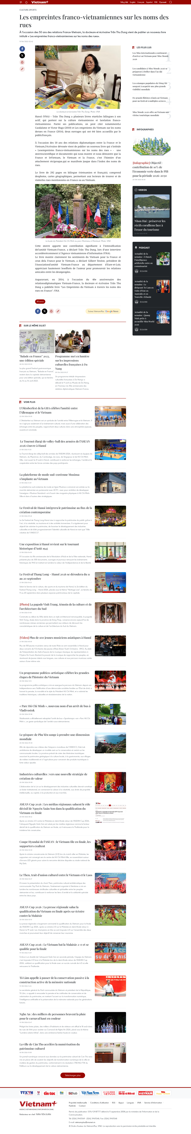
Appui (121, 1102)
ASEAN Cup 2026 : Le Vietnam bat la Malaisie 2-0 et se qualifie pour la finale (54, 947)
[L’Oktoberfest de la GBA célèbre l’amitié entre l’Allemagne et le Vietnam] (110, 416)
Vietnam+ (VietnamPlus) (40, 2)
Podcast (144, 247)
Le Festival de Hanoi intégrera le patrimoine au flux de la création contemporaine (55, 510)
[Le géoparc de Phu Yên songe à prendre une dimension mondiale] (110, 743)
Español (149, 2)
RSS (113, 1102)
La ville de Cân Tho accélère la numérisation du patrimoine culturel (49, 1046)
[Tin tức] (49, 1093)
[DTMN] (126, 1093)
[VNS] (90, 1093)
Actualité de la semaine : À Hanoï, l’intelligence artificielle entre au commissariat (143, 260)
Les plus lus (144, 47)
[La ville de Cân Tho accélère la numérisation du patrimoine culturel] (110, 1052)
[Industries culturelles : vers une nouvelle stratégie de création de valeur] (110, 782)
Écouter (143, 271)
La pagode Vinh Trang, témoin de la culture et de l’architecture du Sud (55, 606)
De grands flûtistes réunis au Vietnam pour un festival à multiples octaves (150, 99)
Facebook (22, 49)
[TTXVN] (27, 1093)
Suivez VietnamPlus (96, 311)
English (133, 2)
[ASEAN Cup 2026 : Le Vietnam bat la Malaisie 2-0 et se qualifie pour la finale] (110, 952)
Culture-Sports (28, 9)
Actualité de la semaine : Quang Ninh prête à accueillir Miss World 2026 (144, 318)
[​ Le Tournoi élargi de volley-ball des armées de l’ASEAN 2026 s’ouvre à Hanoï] (110, 449)
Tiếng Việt (124, 2)
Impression (22, 62)
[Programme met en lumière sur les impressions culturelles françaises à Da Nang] (72, 341)
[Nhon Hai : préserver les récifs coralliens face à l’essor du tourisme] (152, 206)
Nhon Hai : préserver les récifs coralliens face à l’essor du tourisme (149, 225)
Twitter (22, 55)
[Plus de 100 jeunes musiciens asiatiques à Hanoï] (110, 645)
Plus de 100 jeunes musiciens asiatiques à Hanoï (60, 637)
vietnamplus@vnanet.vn (85, 1122)
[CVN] (109, 1093)
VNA (139, 1102)
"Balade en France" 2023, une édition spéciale (34, 358)
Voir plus (29, 402)
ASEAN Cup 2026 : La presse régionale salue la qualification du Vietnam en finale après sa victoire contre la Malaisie (51, 911)
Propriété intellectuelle (78, 1102)
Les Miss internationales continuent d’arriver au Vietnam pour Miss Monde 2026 (151, 56)
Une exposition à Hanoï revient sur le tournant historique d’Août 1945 (49, 546)
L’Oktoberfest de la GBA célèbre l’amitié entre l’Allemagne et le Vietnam (48, 410)
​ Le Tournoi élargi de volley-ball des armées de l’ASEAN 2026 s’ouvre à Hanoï (54, 443)
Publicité (72, 1105)
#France (40, 301)
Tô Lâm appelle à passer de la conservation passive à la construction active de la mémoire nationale (54, 980)
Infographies (145, 129)
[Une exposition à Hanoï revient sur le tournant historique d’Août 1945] (110, 552)
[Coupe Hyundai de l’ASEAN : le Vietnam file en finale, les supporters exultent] (110, 850)
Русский (162, 2)
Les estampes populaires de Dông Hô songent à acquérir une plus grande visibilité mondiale (150, 86)
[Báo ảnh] (145, 1093)
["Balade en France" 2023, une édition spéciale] (37, 341)
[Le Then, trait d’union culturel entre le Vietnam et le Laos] (110, 883)
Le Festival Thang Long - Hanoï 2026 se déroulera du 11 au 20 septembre (54, 576)
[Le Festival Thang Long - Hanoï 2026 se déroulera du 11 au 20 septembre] (110, 582)
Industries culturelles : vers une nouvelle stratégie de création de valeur (53, 776)
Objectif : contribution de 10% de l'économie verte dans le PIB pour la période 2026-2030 (150, 169)
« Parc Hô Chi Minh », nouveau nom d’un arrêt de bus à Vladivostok (54, 708)
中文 (155, 2)
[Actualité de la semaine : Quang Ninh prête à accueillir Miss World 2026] (163, 317)
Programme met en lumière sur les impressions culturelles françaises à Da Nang (72, 362)
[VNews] (38, 1093)
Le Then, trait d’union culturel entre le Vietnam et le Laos (55, 875)
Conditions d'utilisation (99, 1102)
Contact (82, 1105)
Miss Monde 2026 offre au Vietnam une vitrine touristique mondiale (151, 114)
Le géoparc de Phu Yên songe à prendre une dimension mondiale (54, 737)
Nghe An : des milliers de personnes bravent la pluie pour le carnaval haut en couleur (52, 1016)
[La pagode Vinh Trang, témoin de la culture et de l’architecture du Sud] (110, 612)
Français (140, 2)
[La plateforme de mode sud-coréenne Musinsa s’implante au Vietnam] (110, 482)
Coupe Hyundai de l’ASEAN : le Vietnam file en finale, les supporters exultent (55, 844)
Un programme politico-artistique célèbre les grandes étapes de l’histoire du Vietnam (54, 675)
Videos (142, 189)
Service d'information (153, 1102)
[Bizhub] (73, 1093)
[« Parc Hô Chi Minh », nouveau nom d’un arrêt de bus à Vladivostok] (110, 714)
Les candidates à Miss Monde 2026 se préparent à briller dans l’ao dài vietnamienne (150, 71)
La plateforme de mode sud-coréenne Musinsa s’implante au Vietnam (49, 477)
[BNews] (62, 1093)
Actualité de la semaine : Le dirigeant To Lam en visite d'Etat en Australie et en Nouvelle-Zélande (144, 289)
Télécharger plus (73, 1075)
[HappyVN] (163, 1093)
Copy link (22, 69)
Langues (130, 1102)
